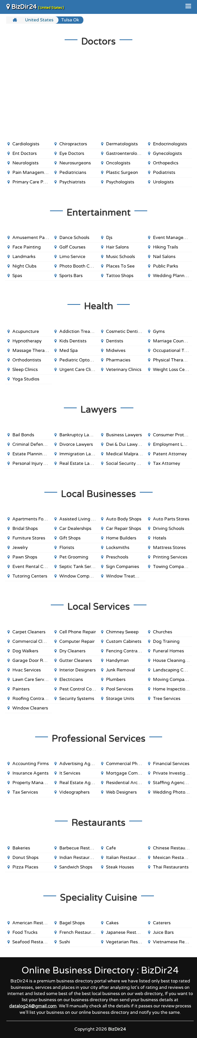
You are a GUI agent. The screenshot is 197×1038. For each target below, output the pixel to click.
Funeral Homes (168, 651)
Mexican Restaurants (172, 857)
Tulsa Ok (70, 20)
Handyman (117, 660)
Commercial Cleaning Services (32, 641)
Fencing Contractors (125, 651)
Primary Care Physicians (32, 182)
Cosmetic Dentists (125, 331)
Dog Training (166, 641)
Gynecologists (167, 153)
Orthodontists (26, 360)
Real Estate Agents (79, 782)
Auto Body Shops (123, 519)
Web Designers (121, 792)
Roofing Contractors (32, 698)
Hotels (159, 538)
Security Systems (76, 698)
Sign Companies (122, 566)
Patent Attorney (170, 454)
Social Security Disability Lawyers (125, 463)
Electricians (71, 679)
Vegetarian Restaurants (125, 942)
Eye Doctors (71, 153)
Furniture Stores (28, 538)
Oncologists (118, 163)
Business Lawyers (124, 435)
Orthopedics (165, 163)
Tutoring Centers (29, 576)
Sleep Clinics (25, 369)
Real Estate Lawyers (79, 463)
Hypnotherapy (27, 341)
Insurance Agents (30, 773)
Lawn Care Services (32, 679)
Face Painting (26, 247)
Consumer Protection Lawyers (172, 435)
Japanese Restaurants (125, 932)
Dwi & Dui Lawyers (125, 444)
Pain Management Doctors (32, 172)
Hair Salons (117, 247)
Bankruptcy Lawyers (79, 435)
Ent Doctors (24, 153)
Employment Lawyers (172, 444)
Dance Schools (74, 237)
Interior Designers (77, 670)
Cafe (111, 848)
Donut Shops (25, 857)
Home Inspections (171, 689)
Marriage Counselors (172, 341)
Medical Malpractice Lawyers (125, 454)
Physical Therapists (172, 360)
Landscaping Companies (172, 670)
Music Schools (120, 256)
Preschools (117, 557)
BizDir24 (37, 7)
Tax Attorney (166, 463)
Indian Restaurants (78, 857)
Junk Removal (120, 670)
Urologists (163, 182)
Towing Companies (172, 566)
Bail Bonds (23, 435)
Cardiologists (25, 144)
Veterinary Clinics (123, 369)
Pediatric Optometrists (79, 360)
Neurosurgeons (75, 163)
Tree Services (166, 698)
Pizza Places (25, 867)
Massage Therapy (31, 350)
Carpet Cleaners (28, 632)
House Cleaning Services (172, 660)
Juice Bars (163, 932)
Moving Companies (172, 679)
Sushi (64, 942)
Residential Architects (125, 782)
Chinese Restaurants (172, 848)
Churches (162, 632)
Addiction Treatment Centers (79, 331)
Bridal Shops (25, 528)
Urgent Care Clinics (79, 369)
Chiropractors (73, 144)
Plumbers (115, 679)
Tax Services (25, 792)
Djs (109, 237)
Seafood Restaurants (32, 942)
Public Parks (165, 266)
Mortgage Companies (125, 773)
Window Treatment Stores (125, 576)
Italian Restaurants (125, 857)
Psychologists (120, 182)
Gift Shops (70, 538)
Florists (66, 547)
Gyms (159, 331)
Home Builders (121, 538)
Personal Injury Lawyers (32, 463)
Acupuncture (25, 331)
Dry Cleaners (72, 651)
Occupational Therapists (172, 350)
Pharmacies (118, 360)
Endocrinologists (170, 144)
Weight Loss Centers (172, 369)
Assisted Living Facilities (79, 519)
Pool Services (119, 689)
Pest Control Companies (79, 689)
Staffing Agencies (171, 782)
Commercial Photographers (125, 763)
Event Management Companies (172, 237)
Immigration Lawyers (79, 454)
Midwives (115, 350)
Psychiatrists (72, 182)
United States (39, 20)
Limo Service (72, 256)
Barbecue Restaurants (79, 848)
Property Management (32, 782)
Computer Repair (77, 641)
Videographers (74, 792)
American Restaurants (32, 923)
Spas (17, 275)
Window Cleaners (30, 708)
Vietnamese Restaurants (172, 942)
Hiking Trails (165, 247)
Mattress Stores (169, 547)
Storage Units (120, 698)
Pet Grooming (73, 557)
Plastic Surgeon (122, 172)
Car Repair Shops (123, 528)
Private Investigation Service (172, 773)
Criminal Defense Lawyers (32, 444)
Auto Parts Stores (171, 519)
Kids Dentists (72, 341)
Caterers (162, 923)
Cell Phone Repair (77, 632)
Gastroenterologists (125, 153)
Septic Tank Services (79, 566)
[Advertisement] (98, 98)
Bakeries (21, 848)
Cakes (112, 923)
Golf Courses (72, 247)
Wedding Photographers (172, 792)
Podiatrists (164, 172)
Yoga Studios (25, 379)
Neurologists (25, 163)
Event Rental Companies (32, 566)
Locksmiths (117, 547)
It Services (69, 773)
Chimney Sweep (122, 632)
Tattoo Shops (119, 275)
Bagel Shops (72, 923)
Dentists (114, 341)
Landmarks (23, 256)
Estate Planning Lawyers (32, 454)
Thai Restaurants (171, 867)
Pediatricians (72, 172)
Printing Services (170, 557)
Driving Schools (168, 528)
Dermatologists (122, 144)
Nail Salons (164, 256)
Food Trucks (24, 932)
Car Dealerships (75, 528)
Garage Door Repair (32, 660)
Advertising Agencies (79, 763)
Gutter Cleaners (75, 660)
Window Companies (79, 576)
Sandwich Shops (75, 867)
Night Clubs (24, 266)
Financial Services (171, 763)
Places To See (120, 266)
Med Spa (68, 350)
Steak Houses (120, 867)
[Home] (15, 20)
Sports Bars (71, 275)
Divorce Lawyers (76, 444)
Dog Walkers (25, 651)
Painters (20, 689)
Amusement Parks (31, 237)
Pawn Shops (24, 557)
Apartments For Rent (32, 519)
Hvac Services (26, 670)
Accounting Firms (30, 763)
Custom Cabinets (123, 641)
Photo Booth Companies (79, 266)
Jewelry (20, 547)
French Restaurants (79, 932)
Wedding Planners (172, 275)
